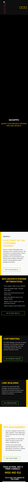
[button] (14, 7)
